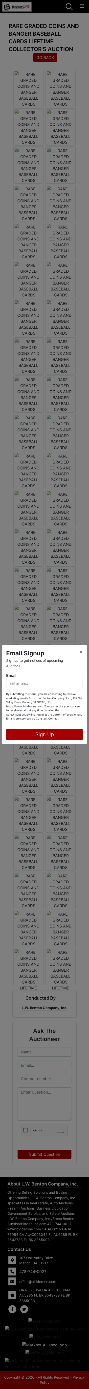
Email (11, 675)
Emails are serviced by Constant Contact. (32, 718)
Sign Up (44, 734)
